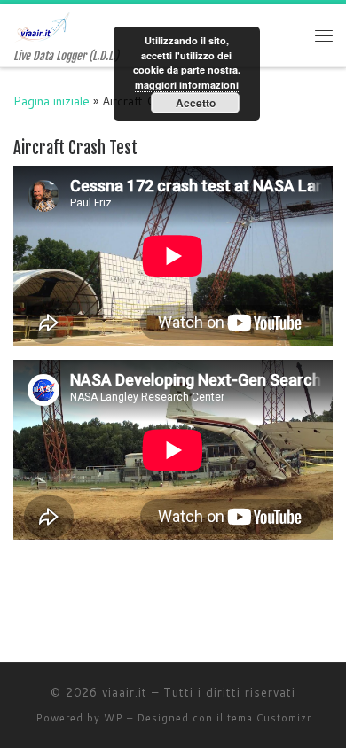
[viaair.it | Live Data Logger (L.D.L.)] (42, 26)
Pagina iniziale (51, 100)
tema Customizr (269, 718)
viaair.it (124, 692)
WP (113, 718)
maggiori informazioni (187, 84)
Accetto (196, 103)
